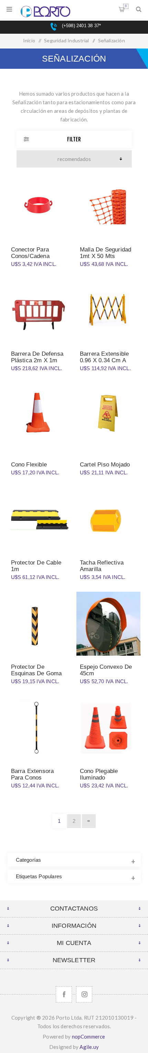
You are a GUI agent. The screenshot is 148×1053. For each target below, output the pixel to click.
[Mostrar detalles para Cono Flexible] (40, 415)
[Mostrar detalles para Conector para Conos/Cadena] (40, 206)
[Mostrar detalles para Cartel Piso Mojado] (108, 415)
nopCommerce (88, 1036)
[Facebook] (64, 994)
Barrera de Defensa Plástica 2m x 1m (37, 357)
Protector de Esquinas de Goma (36, 670)
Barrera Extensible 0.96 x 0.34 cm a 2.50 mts (104, 360)
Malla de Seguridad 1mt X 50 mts (105, 252)
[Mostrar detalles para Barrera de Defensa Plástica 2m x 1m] (40, 311)
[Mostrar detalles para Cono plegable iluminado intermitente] (108, 728)
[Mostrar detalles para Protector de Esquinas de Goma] (40, 624)
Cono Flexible (29, 464)
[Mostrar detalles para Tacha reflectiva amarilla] (108, 519)
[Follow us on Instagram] (84, 994)
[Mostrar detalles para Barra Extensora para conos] (40, 728)
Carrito (126, 6)
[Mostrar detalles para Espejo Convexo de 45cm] (108, 624)
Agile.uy (89, 1047)
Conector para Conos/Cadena (30, 252)
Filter (74, 139)
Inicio (29, 40)
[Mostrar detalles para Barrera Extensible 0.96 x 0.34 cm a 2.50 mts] (108, 311)
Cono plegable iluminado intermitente (99, 777)
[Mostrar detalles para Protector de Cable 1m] (40, 519)
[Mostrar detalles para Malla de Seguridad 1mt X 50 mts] (108, 206)
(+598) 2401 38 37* (80, 25)
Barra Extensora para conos (32, 774)
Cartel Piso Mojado (105, 464)
